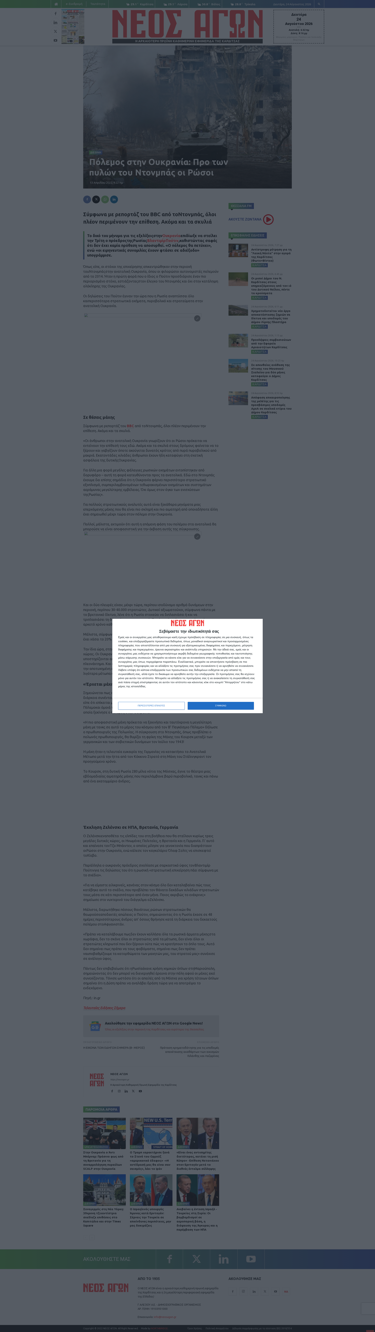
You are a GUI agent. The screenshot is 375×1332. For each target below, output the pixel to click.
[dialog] (187, 666)
